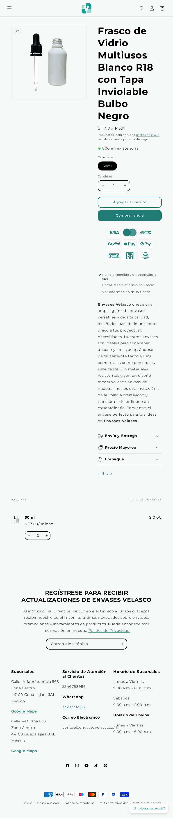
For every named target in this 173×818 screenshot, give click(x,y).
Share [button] (107, 473)
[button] (9, 8)
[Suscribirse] (122, 644)
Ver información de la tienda (126, 292)
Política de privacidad (113, 803)
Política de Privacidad (109, 630)
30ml (107, 166)
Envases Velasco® (47, 803)
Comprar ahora (130, 215)
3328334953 (73, 707)
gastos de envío (148, 135)
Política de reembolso (79, 803)
